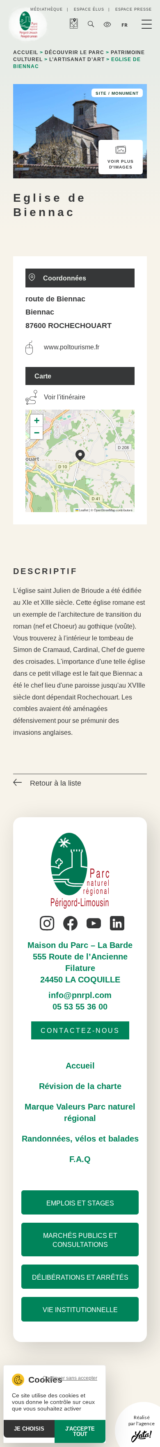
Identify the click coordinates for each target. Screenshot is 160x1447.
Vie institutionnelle (80, 1309)
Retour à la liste (55, 783)
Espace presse (133, 9)
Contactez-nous (80, 1030)
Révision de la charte (80, 1086)
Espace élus (89, 9)
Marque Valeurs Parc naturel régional (80, 1112)
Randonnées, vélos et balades (80, 1138)
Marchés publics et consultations (80, 1240)
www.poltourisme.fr (71, 347)
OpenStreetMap (104, 510)
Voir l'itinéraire (64, 397)
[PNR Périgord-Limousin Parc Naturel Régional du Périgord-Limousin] (28, 24)
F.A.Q (80, 1159)
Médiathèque (46, 9)
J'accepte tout (80, 1431)
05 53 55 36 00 (80, 1006)
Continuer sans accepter (70, 1378)
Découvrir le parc (74, 52)
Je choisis (29, 1429)
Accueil (25, 52)
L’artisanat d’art (77, 59)
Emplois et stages (80, 1203)
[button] (80, 455)
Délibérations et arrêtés (80, 1277)
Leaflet (83, 510)
